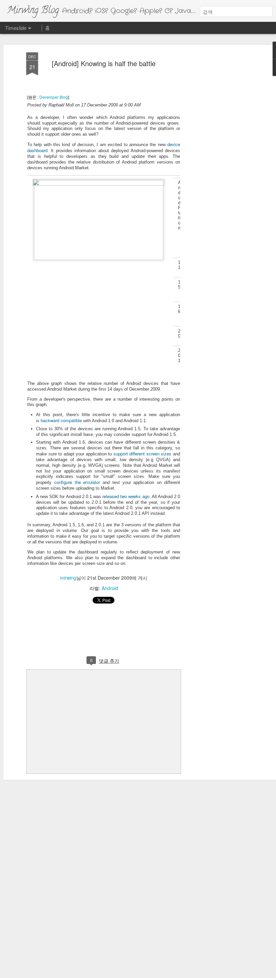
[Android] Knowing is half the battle (104, 63)
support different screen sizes (142, 453)
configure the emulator (77, 482)
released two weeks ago (125, 496)
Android (110, 588)
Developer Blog (53, 97)
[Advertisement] (218, 158)
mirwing (68, 577)
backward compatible (61, 420)
